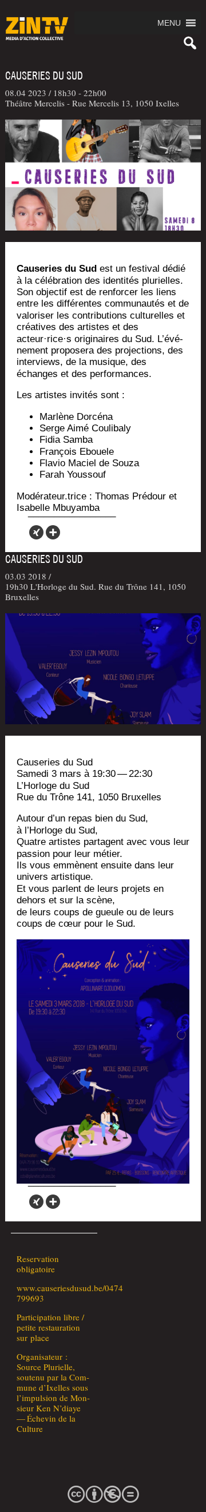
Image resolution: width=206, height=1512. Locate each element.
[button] (169, 22)
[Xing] (36, 532)
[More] (53, 532)
